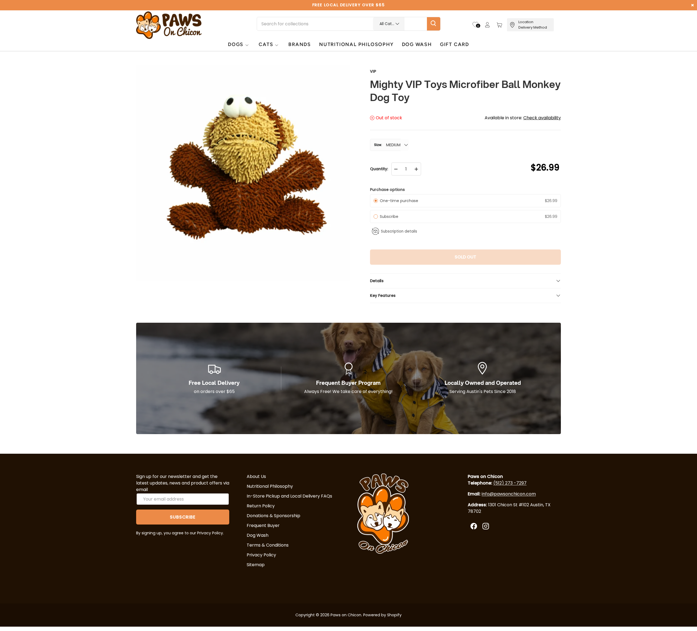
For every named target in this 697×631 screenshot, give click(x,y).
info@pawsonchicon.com (509, 494)
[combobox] (348, 24)
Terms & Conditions (268, 545)
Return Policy (261, 506)
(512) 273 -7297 (510, 483)
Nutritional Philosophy (270, 486)
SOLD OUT (465, 257)
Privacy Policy (261, 555)
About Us (256, 476)
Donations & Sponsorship (273, 516)
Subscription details (399, 231)
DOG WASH (417, 44)
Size (377, 144)
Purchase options (387, 189)
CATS (266, 44)
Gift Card (454, 44)
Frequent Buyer (263, 525)
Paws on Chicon (346, 615)
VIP (373, 71)
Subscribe (390, 216)
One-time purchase (399, 200)
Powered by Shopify (382, 615)
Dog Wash (257, 535)
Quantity (378, 169)
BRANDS (299, 44)
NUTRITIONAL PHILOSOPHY (356, 44)
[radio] (376, 201)
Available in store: (523, 118)
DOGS (235, 44)
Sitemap (256, 565)
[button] (499, 24)
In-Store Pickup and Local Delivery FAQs (289, 496)
